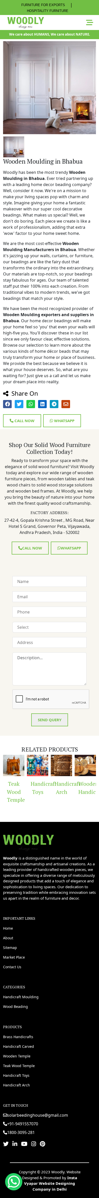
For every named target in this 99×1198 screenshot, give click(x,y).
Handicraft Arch (54, 787)
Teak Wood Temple (19, 1065)
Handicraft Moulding (21, 996)
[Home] (28, 842)
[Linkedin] (14, 1143)
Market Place (14, 957)
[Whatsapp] (13, 1181)
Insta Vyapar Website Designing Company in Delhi (50, 1183)
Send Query (49, 719)
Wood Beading (15, 1006)
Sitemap (10, 947)
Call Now (24, 420)
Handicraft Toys (30, 787)
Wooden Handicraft (78, 787)
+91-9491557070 (22, 1124)
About (8, 937)
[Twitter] (6, 1143)
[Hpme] (25, 22)
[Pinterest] (42, 1143)
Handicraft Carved (18, 1046)
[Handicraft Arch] (52, 765)
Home (8, 928)
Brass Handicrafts (18, 1036)
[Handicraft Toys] (28, 765)
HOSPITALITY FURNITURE (47, 11)
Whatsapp (63, 420)
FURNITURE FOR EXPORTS (43, 5)
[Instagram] (33, 1143)
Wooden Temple (16, 1056)
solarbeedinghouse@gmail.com (37, 1115)
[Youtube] (24, 1143)
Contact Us (12, 966)
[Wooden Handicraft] (76, 765)
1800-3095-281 (21, 1132)
